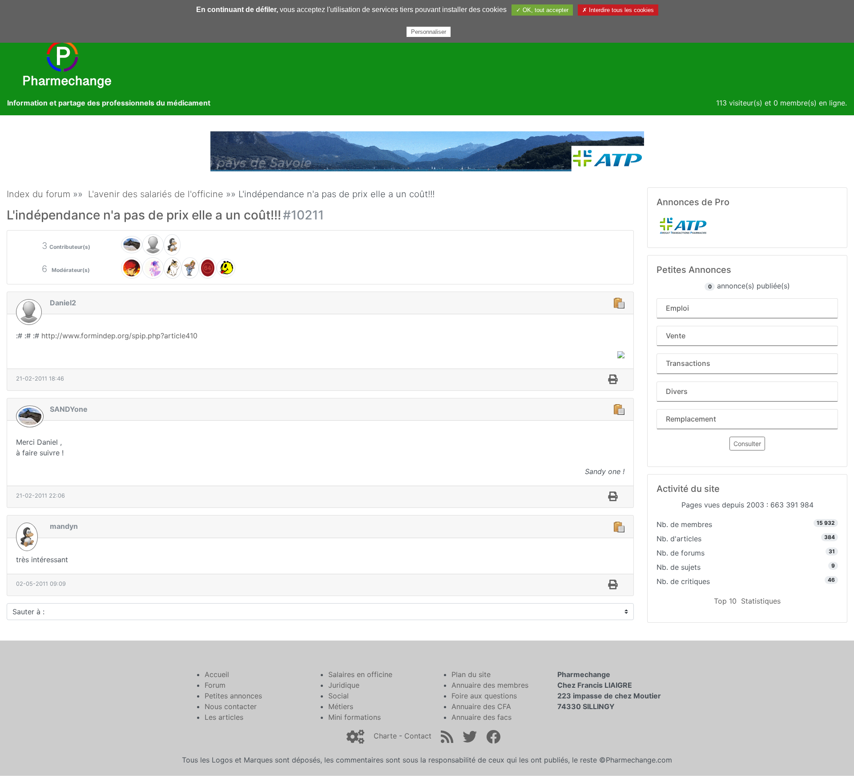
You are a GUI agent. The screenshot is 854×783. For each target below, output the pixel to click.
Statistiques (761, 600)
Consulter (747, 443)
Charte (385, 735)
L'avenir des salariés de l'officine (155, 194)
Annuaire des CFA (481, 706)
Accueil (217, 674)
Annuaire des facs (481, 717)
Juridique (343, 685)
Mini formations (354, 717)
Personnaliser (428, 31)
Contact (417, 735)
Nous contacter (231, 706)
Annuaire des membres (489, 685)
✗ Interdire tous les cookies (618, 10)
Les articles (224, 717)
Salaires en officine (360, 674)
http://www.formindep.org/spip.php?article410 (119, 335)
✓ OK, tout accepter (542, 10)
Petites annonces (233, 695)
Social (338, 695)
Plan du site (471, 674)
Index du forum (38, 194)
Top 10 (725, 600)
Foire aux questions (484, 695)
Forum (215, 685)
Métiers (340, 706)
